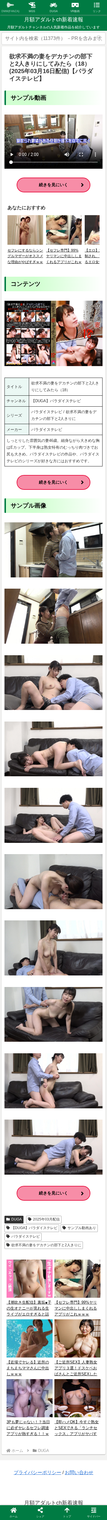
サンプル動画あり (81, 1228)
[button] (99, 38)
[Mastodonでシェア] (41, 1467)
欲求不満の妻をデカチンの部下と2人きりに (46, 1245)
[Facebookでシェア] (17, 1483)
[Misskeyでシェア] (89, 1467)
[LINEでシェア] (89, 1483)
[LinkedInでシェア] (53, 1500)
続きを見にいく (53, 184)
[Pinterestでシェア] (29, 1500)
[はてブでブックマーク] (65, 1483)
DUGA (16, 1219)
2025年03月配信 (46, 1219)
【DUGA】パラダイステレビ (34, 1228)
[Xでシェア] (17, 1467)
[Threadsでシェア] (41, 1483)
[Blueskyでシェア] (65, 1467)
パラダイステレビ (25, 1236)
